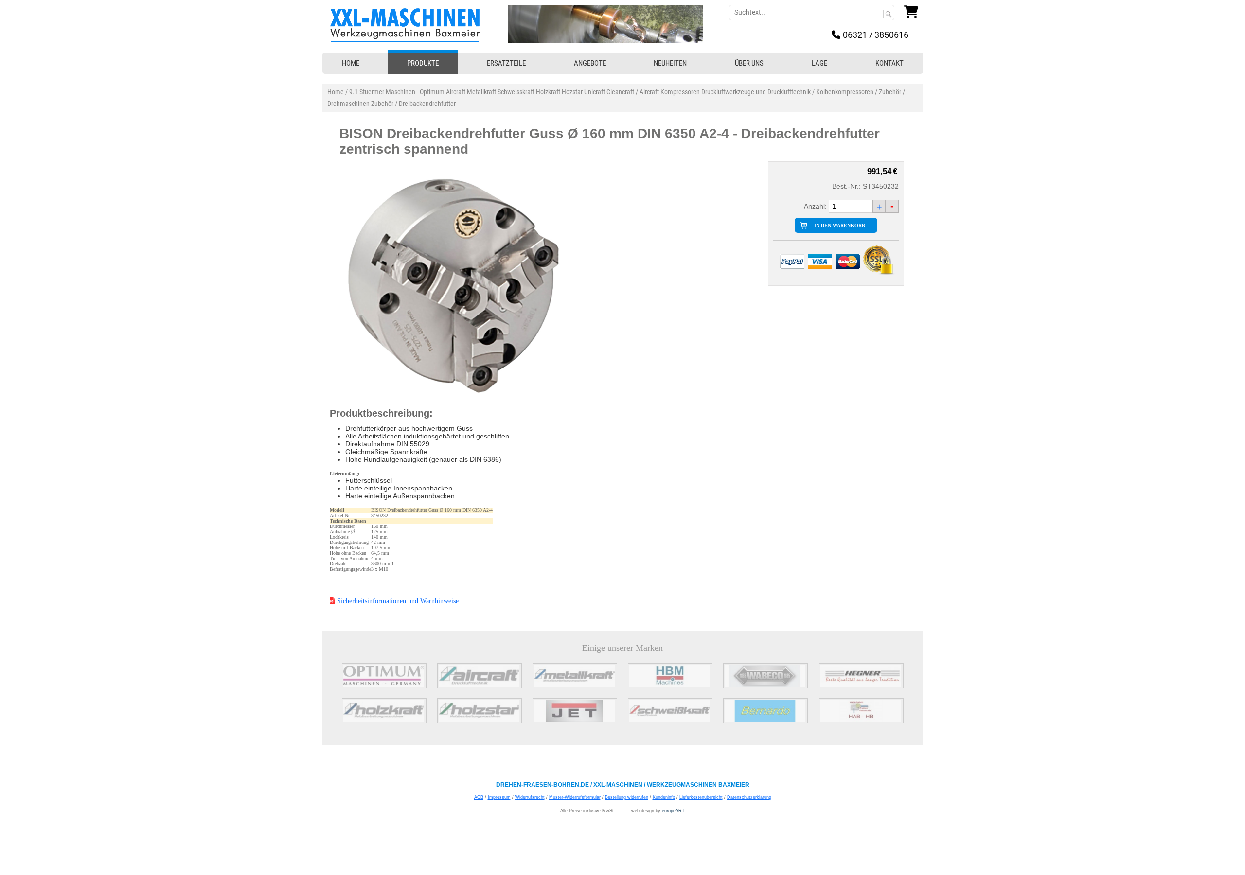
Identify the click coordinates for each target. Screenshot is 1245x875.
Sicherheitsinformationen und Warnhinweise (398, 601)
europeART (673, 810)
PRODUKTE (423, 63)
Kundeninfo (664, 797)
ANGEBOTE (590, 63)
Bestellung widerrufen (626, 797)
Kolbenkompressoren (844, 92)
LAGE (819, 63)
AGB (478, 797)
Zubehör (890, 92)
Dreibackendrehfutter (427, 103)
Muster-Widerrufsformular (575, 797)
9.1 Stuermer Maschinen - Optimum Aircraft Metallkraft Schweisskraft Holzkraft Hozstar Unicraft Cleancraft (491, 92)
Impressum (499, 797)
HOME (350, 63)
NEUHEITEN (670, 63)
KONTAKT (889, 63)
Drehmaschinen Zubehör (360, 103)
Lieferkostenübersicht (701, 797)
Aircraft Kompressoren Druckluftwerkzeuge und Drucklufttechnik (725, 92)
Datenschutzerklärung (749, 797)
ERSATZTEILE (506, 63)
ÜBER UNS (749, 63)
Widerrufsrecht (530, 797)
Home (335, 92)
